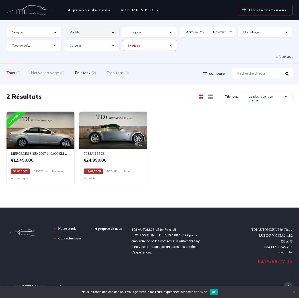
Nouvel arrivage (48, 72)
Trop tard (117, 72)
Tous (13, 72)
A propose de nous (108, 229)
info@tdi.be (284, 252)
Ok (214, 292)
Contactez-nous (70, 238)
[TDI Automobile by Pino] (29, 10)
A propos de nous (89, 10)
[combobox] (34, 32)
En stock (85, 72)
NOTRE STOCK (140, 10)
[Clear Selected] (170, 45)
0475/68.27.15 (275, 261)
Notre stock (67, 229)
